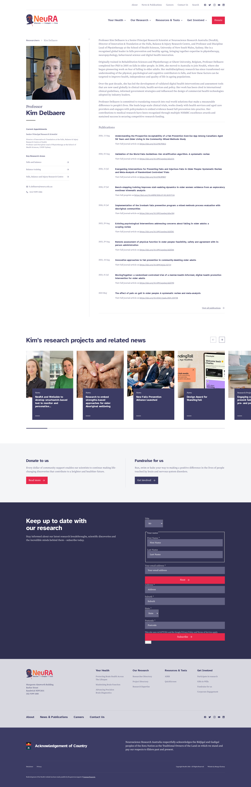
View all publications (211, 308)
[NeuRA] (42, 20)
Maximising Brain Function (108, 684)
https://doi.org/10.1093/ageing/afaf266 (157, 250)
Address (150, 584)
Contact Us (97, 717)
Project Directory (140, 681)
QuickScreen (170, 681)
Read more (35, 480)
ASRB (167, 676)
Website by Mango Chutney (216, 767)
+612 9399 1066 (35, 192)
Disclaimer (29, 767)
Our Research (141, 670)
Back (148, 642)
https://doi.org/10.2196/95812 (153, 144)
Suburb (149, 596)
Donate (218, 20)
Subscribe (182, 636)
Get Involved (205, 670)
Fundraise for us (204, 686)
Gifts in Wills (203, 681)
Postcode (150, 620)
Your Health (102, 670)
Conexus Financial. (89, 777)
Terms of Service (205, 632)
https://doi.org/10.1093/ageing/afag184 (157, 213)
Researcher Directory (142, 676)
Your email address (155, 565)
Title (147, 518)
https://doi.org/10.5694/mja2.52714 (155, 265)
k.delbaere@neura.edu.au (40, 186)
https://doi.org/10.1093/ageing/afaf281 (157, 231)
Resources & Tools (176, 670)
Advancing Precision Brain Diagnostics (105, 691)
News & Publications (54, 717)
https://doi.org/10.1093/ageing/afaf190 (157, 283)
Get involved (144, 480)
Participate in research (207, 676)
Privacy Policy (187, 632)
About (30, 717)
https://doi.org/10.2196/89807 (153, 177)
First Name (153, 538)
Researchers (33, 40)
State (148, 608)
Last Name (152, 549)
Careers (79, 717)
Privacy (39, 767)
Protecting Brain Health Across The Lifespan (110, 678)
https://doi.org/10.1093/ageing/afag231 (157, 159)
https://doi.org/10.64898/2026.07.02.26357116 (154, 195)
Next (182, 579)
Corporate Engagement (207, 691)
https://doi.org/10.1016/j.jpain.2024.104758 (159, 298)
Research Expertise (141, 686)
